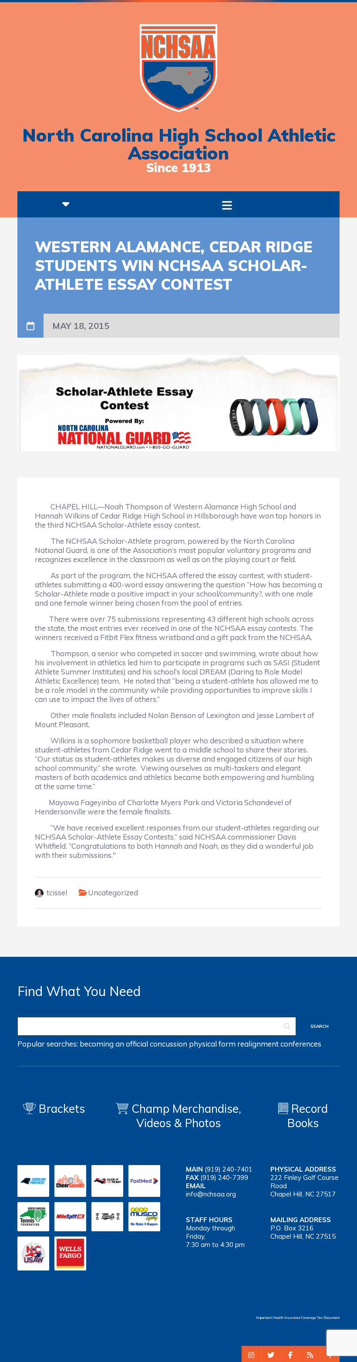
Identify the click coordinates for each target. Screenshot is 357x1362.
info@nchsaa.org (211, 1194)
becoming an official (114, 1043)
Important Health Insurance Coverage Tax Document (298, 1317)
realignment (258, 1043)
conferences (300, 1043)
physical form (212, 1043)
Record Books (307, 1115)
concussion (168, 1043)
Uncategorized (113, 892)
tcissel (57, 892)
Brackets (60, 1108)
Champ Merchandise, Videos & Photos (186, 1115)
